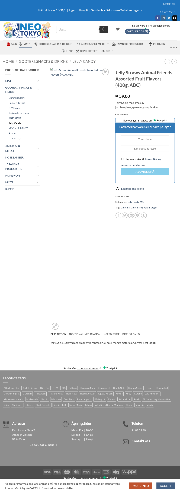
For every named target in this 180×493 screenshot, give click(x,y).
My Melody (32, 399)
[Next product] (167, 61)
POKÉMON (159, 44)
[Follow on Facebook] (157, 18)
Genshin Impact (12, 393)
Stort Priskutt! (43, 405)
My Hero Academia (13, 399)
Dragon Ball (162, 388)
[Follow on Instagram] (163, 18)
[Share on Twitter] (125, 215)
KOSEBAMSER (14, 157)
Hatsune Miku (56, 393)
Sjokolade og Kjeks (19, 113)
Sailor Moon (124, 399)
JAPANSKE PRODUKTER (130, 44)
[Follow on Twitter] (169, 18)
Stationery (17, 405)
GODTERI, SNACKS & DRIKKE (55, 44)
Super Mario (75, 405)
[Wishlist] (117, 29)
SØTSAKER (15, 118)
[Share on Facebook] (118, 215)
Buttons (73, 388)
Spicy (6, 405)
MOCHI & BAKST (18, 128)
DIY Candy (14, 107)
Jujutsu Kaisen (105, 393)
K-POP (69, 51)
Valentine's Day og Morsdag (109, 405)
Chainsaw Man (87, 388)
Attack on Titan (11, 388)
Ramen (111, 399)
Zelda (150, 405)
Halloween (40, 393)
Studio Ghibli (60, 405)
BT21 (55, 388)
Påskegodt (99, 399)
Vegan (154, 207)
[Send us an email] (174, 18)
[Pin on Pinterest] (137, 215)
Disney (149, 388)
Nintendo (56, 399)
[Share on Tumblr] (144, 215)
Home (8, 61)
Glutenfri (125, 207)
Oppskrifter (88, 51)
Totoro (88, 405)
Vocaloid (140, 405)
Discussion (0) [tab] (131, 334)
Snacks (12, 133)
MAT (26, 44)
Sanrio (137, 399)
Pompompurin (84, 399)
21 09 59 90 (138, 430)
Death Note (119, 388)
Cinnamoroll (104, 388)
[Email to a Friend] (131, 215)
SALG (14, 44)
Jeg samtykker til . (141, 162)
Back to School (29, 388)
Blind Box (45, 388)
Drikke (12, 138)
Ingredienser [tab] (111, 334)
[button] (137, 31)
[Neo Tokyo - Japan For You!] (27, 30)
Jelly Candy (84, 61)
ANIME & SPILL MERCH (94, 44)
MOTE (9, 182)
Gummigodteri (17, 97)
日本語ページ (166, 11)
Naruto (44, 399)
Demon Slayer (135, 388)
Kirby (128, 393)
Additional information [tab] (85, 334)
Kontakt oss (169, 3)
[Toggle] (38, 81)
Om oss (105, 51)
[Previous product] (174, 61)
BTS (64, 388)
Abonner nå (145, 171)
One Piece (69, 399)
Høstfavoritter (87, 393)
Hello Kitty (71, 393)
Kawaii (119, 393)
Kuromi (138, 393)
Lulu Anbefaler (152, 393)
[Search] (103, 29)
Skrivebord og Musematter (156, 399)
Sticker (29, 405)
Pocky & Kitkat (17, 102)
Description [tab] (58, 334)
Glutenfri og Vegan (140, 207)
